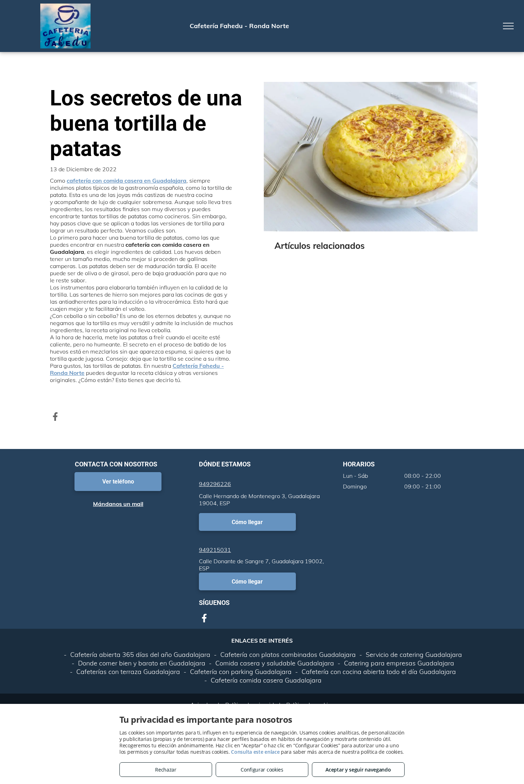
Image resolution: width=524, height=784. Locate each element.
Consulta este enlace (255, 751)
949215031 (215, 549)
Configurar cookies (262, 769)
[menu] (508, 26)
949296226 (215, 483)
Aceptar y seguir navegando (358, 769)
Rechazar (165, 769)
